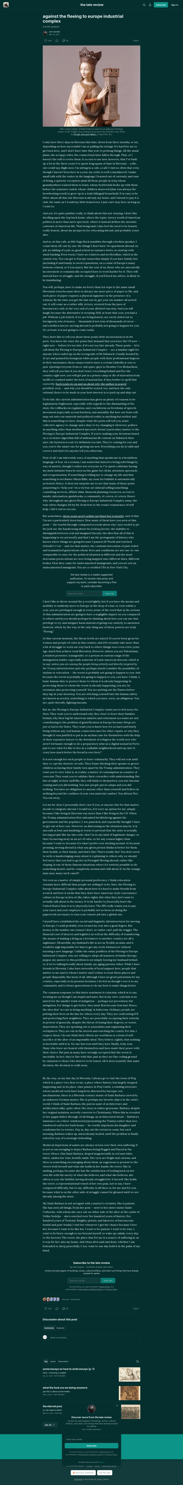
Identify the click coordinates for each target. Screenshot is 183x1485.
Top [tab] (45, 1361)
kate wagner (54, 32)
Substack (78, 1479)
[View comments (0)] (57, 40)
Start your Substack (84, 1472)
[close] (117, 1405)
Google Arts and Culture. (85, 134)
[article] (91, 1374)
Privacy (89, 1466)
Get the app (104, 1472)
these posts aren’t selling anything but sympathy (93, 516)
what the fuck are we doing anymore (65, 1387)
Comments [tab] (49, 1328)
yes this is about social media (56, 1391)
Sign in (174, 4)
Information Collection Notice (90, 1454)
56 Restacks (75, 1299)
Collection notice (108, 1466)
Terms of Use (104, 1452)
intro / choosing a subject (54, 1372)
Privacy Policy (111, 1454)
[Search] (144, 4)
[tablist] (54, 1328)
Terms (97, 1466)
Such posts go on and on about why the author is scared (91, 384)
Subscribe (161, 4)
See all (48, 1424)
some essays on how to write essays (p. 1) (69, 1369)
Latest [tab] (53, 1361)
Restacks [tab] (60, 1328)
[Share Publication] (150, 4)
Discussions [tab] (63, 1361)
